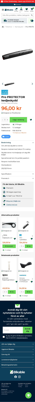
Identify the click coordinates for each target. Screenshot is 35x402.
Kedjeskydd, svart (7, 238)
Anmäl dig (27, 330)
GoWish (7, 136)
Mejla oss (17, 201)
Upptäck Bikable (7, 349)
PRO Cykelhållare (23, 238)
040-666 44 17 (4, 385)
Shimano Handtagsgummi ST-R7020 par (24, 279)
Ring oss (9, 201)
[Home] (3, 27)
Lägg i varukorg (18, 120)
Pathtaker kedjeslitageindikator (8, 279)
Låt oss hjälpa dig (8, 344)
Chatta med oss (11, 205)
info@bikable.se (5, 386)
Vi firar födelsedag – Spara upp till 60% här (19, 1)
